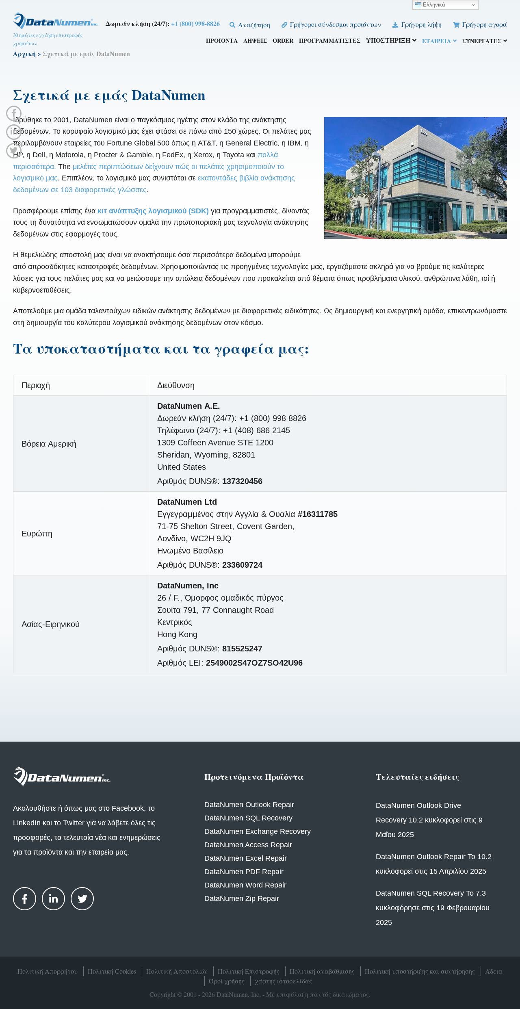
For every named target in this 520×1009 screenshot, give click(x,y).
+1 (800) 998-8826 (195, 23)
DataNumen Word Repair (245, 885)
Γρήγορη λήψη (420, 24)
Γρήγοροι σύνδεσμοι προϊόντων (334, 24)
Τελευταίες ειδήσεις (417, 776)
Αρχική (24, 53)
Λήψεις (255, 41)
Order (283, 41)
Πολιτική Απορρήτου (47, 971)
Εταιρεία (436, 41)
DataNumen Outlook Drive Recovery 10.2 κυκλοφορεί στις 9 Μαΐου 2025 (429, 820)
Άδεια (494, 971)
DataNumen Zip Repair (241, 898)
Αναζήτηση (253, 24)
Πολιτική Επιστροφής (249, 971)
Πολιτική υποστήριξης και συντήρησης (420, 971)
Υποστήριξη (388, 41)
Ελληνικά (433, 5)
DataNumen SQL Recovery (248, 818)
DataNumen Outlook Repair (249, 805)
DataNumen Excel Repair (245, 858)
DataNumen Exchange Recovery (257, 831)
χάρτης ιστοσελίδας (283, 980)
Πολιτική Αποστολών (177, 971)
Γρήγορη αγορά (484, 24)
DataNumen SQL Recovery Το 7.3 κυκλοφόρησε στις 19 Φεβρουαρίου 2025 (433, 908)
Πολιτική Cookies (112, 971)
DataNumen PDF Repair (244, 872)
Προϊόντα (222, 41)
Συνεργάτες (481, 41)
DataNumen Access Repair (248, 845)
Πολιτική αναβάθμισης (322, 971)
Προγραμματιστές (329, 41)
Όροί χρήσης (227, 980)
